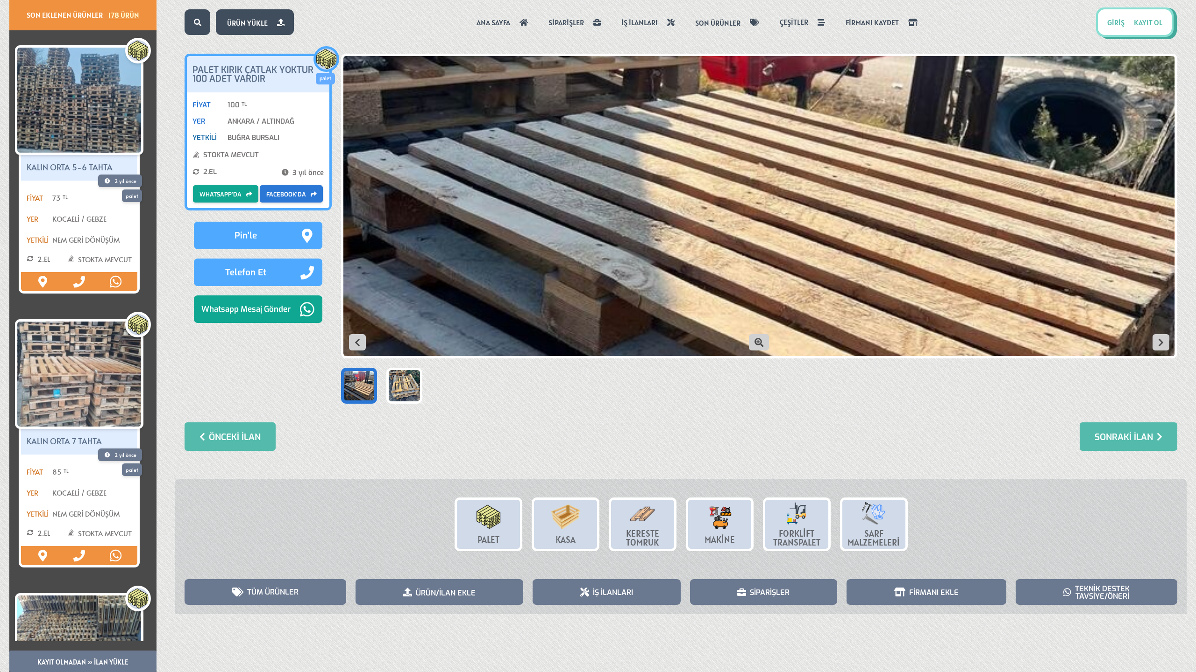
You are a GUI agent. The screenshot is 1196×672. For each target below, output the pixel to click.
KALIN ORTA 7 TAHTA (64, 441)
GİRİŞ (1116, 22)
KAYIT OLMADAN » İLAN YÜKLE (82, 662)
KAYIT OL (1148, 22)
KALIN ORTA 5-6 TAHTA (70, 167)
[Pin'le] (42, 281)
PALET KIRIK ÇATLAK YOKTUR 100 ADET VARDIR (252, 74)
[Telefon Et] (78, 281)
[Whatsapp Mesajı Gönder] (115, 281)
